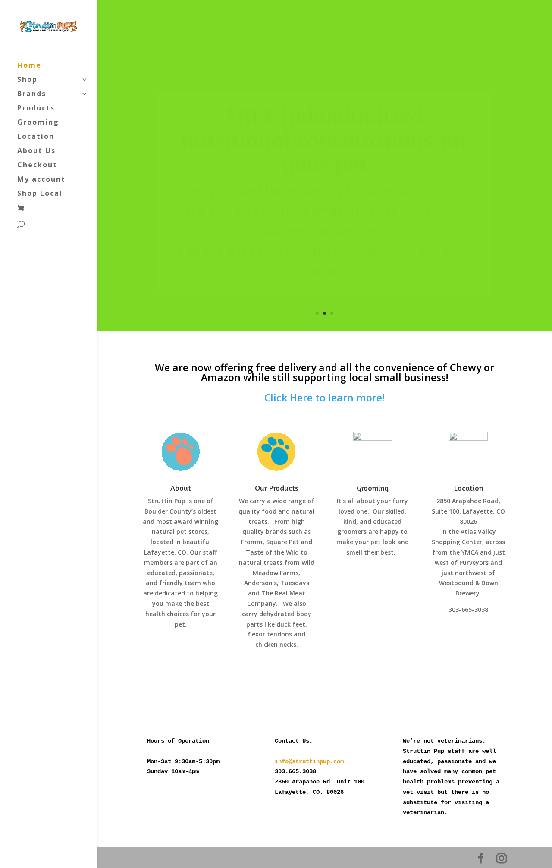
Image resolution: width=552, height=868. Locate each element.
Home (29, 66)
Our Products (276, 487)
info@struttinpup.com (309, 761)
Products (36, 109)
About (180, 487)
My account (41, 180)
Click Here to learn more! (324, 397)
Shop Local (40, 194)
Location (35, 137)
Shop (27, 80)
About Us (36, 151)
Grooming (38, 123)
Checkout (37, 165)
